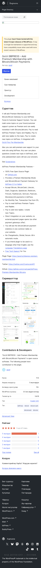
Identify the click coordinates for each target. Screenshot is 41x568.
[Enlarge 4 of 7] (17, 328)
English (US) (34, 401)
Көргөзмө (26, 481)
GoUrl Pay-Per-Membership (13, 142)
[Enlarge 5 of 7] (36, 285)
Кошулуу (25, 500)
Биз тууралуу (7, 481)
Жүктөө (6, 71)
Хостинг (5, 489)
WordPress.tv (8, 511)
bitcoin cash (34, 406)
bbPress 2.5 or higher (13, 184)
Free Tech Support (12, 251)
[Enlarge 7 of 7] (36, 333)
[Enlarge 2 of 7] (17, 309)
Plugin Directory (7, 10)
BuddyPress (8, 529)
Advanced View (8, 416)
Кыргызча (11, 539)
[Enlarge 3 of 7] (17, 319)
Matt (5, 522)
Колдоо (7, 101)
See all (36, 452)
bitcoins (35, 410)
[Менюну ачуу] (37, 3)
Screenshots (10, 162)
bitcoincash (27, 410)
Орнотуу (7, 90)
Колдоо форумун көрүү (11, 468)
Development (9, 96)
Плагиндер (26, 489)
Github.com (12, 175)
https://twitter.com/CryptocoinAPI (22, 264)
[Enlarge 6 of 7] (36, 305)
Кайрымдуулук (29, 507)
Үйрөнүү (5, 500)
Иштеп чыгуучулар (9, 507)
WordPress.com (9, 518)
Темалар (25, 485)
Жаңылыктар (7, 485)
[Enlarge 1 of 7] (17, 285)
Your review (6, 452)
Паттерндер (26, 493)
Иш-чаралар (27, 503)
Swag (25, 511)
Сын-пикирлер (10, 85)
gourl (10, 65)
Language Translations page (16, 248)
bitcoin (27, 406)
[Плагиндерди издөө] (24, 17)
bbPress (20, 406)
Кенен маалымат (11, 79)
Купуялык (6, 493)
